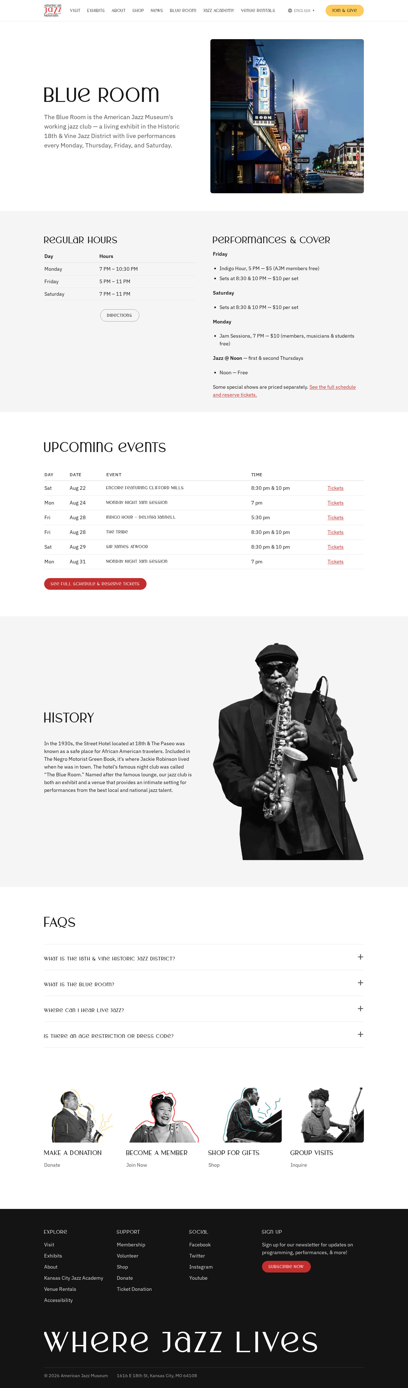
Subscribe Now (289, 1268)
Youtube (198, 1278)
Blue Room (183, 10)
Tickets (336, 488)
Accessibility (58, 1300)
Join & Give (344, 10)
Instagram (201, 1267)
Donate (125, 1278)
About (119, 10)
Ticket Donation (134, 1289)
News (157, 10)
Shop (138, 10)
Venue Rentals (258, 10)
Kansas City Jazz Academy (73, 1278)
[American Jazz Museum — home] (52, 10)
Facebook (200, 1244)
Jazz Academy (219, 10)
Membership (131, 1244)
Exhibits (96, 10)
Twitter (197, 1256)
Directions (123, 316)
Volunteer (127, 1256)
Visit (75, 10)
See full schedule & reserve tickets (95, 585)
